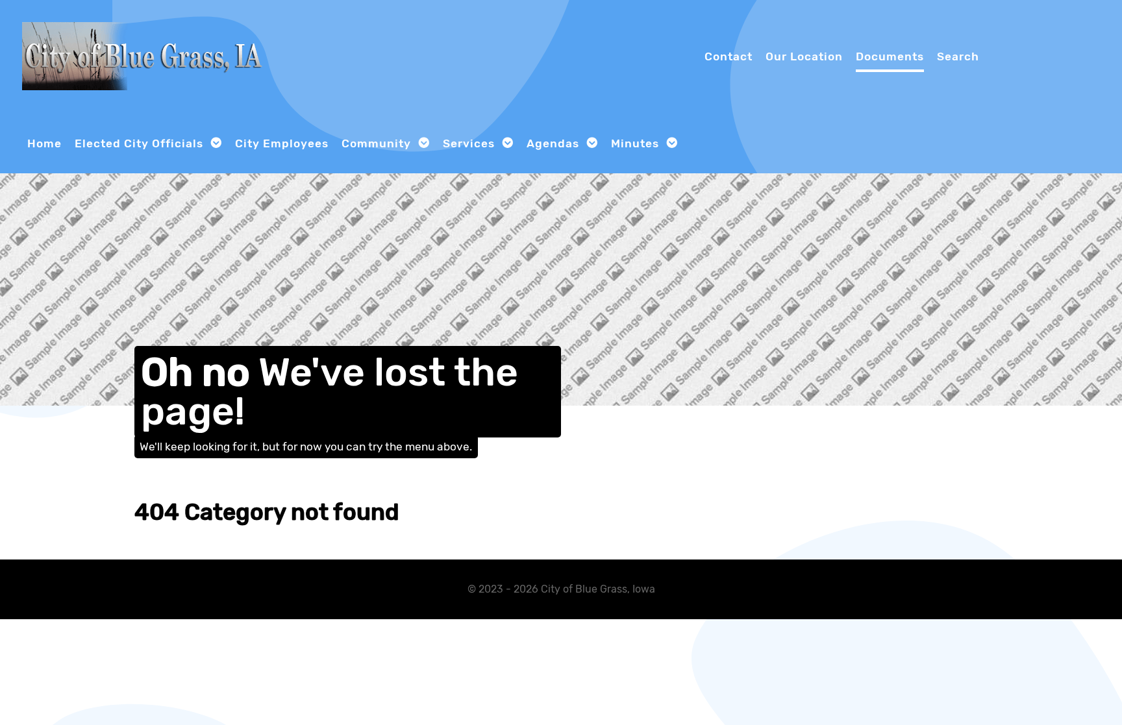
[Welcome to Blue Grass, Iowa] (145, 55)
